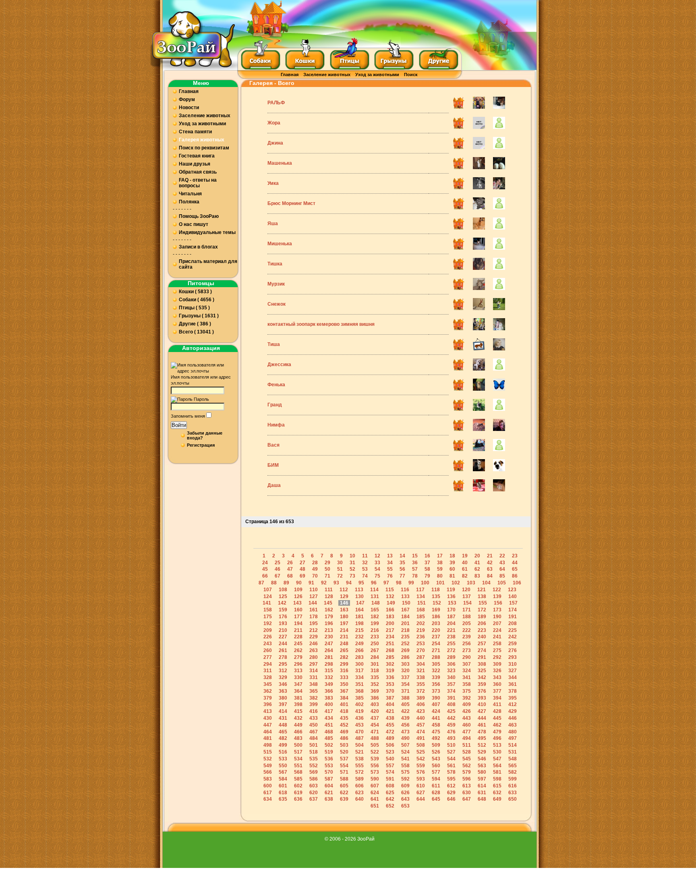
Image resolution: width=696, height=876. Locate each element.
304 (420, 664)
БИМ (273, 465)
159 (283, 610)
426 (466, 711)
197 (344, 623)
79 (427, 576)
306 (451, 664)
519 (329, 752)
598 (497, 779)
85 (502, 576)
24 (265, 562)
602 (298, 786)
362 (267, 691)
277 (267, 657)
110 (313, 589)
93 (336, 583)
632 (497, 792)
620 (313, 792)
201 (405, 623)
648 (482, 799)
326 (497, 670)
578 (451, 772)
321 (420, 670)
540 (390, 759)
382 (313, 698)
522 (375, 752)
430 (267, 718)
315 (329, 670)
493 (451, 738)
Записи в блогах (198, 247)
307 (466, 664)
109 (298, 589)
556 (375, 765)
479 (497, 732)
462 (497, 725)
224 (497, 630)
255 (451, 643)
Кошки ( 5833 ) (195, 291)
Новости (189, 107)
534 (298, 759)
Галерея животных (201, 140)
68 (290, 576)
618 (283, 792)
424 (436, 711)
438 (390, 718)
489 (390, 738)
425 (451, 711)
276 (512, 650)
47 (290, 569)
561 (451, 765)
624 (375, 792)
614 (482, 786)
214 (344, 630)
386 (375, 698)
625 (390, 792)
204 (451, 623)
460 (466, 725)
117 (420, 589)
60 (452, 569)
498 (267, 745)
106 (517, 583)
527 (451, 752)
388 (405, 698)
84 (490, 576)
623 (359, 792)
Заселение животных (326, 74)
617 (267, 792)
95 (361, 583)
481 (267, 738)
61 (465, 569)
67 (277, 576)
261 (283, 650)
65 (515, 569)
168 (420, 610)
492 (436, 738)
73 (352, 576)
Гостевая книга (197, 156)
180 (344, 616)
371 (405, 691)
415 (298, 711)
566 (267, 772)
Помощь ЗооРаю (199, 216)
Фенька (276, 384)
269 (405, 650)
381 (298, 698)
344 (512, 677)
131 (375, 596)
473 (405, 732)
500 (298, 745)
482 (283, 738)
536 (329, 759)
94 (349, 583)
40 (465, 562)
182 (375, 616)
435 (344, 718)
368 (359, 691)
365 (313, 691)
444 (482, 718)
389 (420, 698)
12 (377, 556)
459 (451, 725)
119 (451, 589)
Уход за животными (377, 74)
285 (390, 657)
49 (315, 569)
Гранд (274, 405)
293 (512, 657)
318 (375, 670)
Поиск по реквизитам (204, 148)
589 (359, 779)
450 (313, 725)
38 (440, 562)
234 (390, 637)
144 (313, 603)
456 (405, 725)
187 (451, 616)
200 (390, 623)
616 (512, 786)
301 (375, 664)
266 (359, 650)
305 (436, 664)
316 (344, 670)
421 (390, 711)
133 (405, 596)
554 (344, 765)
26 (290, 562)
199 (375, 623)
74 (365, 576)
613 (466, 786)
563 (482, 765)
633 (512, 792)
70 (315, 576)
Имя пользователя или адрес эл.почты (201, 380)
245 (298, 643)
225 (512, 630)
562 (466, 765)
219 (420, 630)
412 (512, 704)
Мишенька (279, 243)
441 (436, 718)
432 (298, 718)
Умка (273, 183)
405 (405, 704)
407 (436, 704)
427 (482, 711)
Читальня (190, 194)
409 (466, 704)
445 (497, 718)
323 (451, 670)
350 (344, 684)
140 (512, 596)
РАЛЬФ (276, 103)
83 (477, 576)
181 (359, 616)
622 (344, 792)
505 (375, 745)
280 (313, 657)
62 (477, 569)
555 (359, 765)
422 (405, 711)
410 (482, 704)
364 (298, 691)
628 (436, 792)
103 (471, 583)
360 (497, 684)
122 (497, 589)
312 (283, 670)
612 (451, 786)
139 (497, 596)
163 (344, 610)
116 (405, 589)
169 (436, 610)
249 (359, 643)
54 (377, 569)
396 (267, 704)
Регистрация (201, 445)
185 (420, 616)
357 (451, 684)
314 (313, 670)
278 (283, 657)
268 (390, 650)
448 (283, 725)
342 (482, 677)
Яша (272, 223)
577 (436, 772)
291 (482, 657)
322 (436, 670)
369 (375, 691)
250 (375, 643)
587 (329, 779)
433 (313, 718)
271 (436, 650)
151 (421, 603)
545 (466, 759)
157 (513, 603)
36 (415, 562)
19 (465, 556)
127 (313, 596)
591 (390, 779)
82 (465, 576)
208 (512, 623)
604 (329, 786)
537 (344, 759)
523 (390, 752)
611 (436, 786)
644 (420, 799)
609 (405, 786)
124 (267, 596)
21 (490, 556)
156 (498, 603)
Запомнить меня (188, 416)
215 (359, 630)
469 (344, 732)
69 (302, 576)
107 (267, 589)
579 (466, 772)
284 (375, 657)
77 (402, 576)
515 (267, 752)
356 (436, 684)
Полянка (189, 202)
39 (452, 562)
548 (512, 759)
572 (359, 772)
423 (420, 711)
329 (283, 677)
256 (466, 643)
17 (440, 556)
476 (451, 732)
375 (466, 691)
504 (359, 745)
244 (283, 643)
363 (283, 691)
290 (466, 657)
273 (466, 650)
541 (405, 759)
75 (377, 576)
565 (512, 765)
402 (359, 704)
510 (451, 745)
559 (420, 765)
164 (359, 610)
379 (267, 698)
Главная (289, 74)
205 (466, 623)
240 (482, 637)
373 (436, 691)
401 (344, 704)
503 (344, 745)
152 (437, 603)
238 (451, 637)
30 (340, 562)
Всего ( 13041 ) (196, 332)
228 (298, 637)
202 (420, 623)
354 (405, 684)
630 (466, 792)
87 (261, 583)
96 (374, 583)
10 (352, 556)
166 (390, 610)
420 (375, 711)
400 (329, 704)
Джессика (279, 364)
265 (344, 650)
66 (265, 576)
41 (477, 562)
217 (390, 630)
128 (329, 596)
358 (466, 684)
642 (390, 799)
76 (390, 576)
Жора (273, 123)
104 (486, 583)
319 (390, 670)
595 (451, 779)
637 (313, 799)
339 (436, 677)
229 (313, 637)
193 (283, 623)
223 (482, 630)
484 (313, 738)
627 (420, 792)
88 (274, 583)
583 (267, 779)
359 (482, 684)
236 (420, 637)
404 (390, 704)
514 (512, 745)
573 (375, 772)
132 (390, 596)
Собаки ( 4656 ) (196, 299)
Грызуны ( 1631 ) (199, 316)
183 (390, 616)
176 (283, 616)
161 (313, 610)
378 (512, 691)
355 (420, 684)
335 (375, 677)
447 (267, 725)
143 (297, 603)
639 (344, 799)
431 (283, 718)
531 (512, 752)
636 (298, 799)
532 (267, 759)
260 (267, 650)
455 (390, 725)
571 (344, 772)
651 (375, 806)
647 (466, 799)
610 (420, 786)
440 (420, 718)
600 (267, 786)
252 (405, 643)
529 (482, 752)
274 (482, 650)
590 (375, 779)
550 (283, 765)
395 (512, 698)
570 (329, 772)
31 (352, 562)
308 (482, 664)
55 (390, 569)
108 (283, 589)
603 (313, 786)
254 (436, 643)
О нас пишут (193, 224)
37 (427, 562)
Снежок (276, 304)
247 (329, 643)
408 (451, 704)
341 (466, 677)
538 (359, 759)
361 (512, 684)
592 (405, 779)
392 (466, 698)
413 (267, 711)
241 (497, 637)
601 (283, 786)
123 (512, 589)
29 (327, 562)
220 (436, 630)
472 (390, 732)
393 (482, 698)
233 (375, 637)
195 (313, 623)
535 (313, 759)
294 (267, 664)
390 (436, 698)
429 (512, 711)
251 (390, 643)
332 (329, 677)
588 (344, 779)
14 (402, 556)
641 (375, 799)
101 (440, 583)
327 (512, 670)
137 (466, 596)
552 (313, 765)
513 (497, 745)
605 (344, 786)
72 (340, 576)
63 (490, 569)
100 (425, 583)
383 (329, 698)
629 (451, 792)
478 (482, 732)
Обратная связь (198, 172)
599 (512, 779)
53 (365, 569)
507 (405, 745)
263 (313, 650)
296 (298, 664)
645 (436, 799)
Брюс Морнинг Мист (291, 203)
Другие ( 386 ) (195, 324)
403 (375, 704)
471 (375, 732)
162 (329, 610)
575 (405, 772)
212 (313, 630)
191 (512, 616)
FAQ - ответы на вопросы (198, 182)
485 (329, 738)
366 (329, 691)
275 (497, 650)
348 (313, 684)
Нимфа (276, 425)
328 (267, 677)
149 (391, 603)
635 (283, 799)
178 (313, 616)
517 (298, 752)
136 (451, 596)
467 (313, 732)
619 (298, 792)
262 (298, 650)
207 (497, 623)
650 (512, 799)
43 (502, 562)
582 (512, 772)
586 (313, 779)
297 (313, 664)
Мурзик (276, 284)
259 (512, 643)
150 (406, 603)
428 (497, 711)
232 (359, 637)
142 (282, 603)
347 (298, 684)
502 (329, 745)
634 (267, 799)
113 (359, 589)
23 (515, 556)
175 (267, 616)
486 (344, 738)
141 (267, 603)
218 (405, 630)
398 (298, 704)
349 (329, 684)
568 (298, 772)
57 (415, 569)
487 (359, 738)
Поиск (411, 74)
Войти (179, 425)
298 (329, 664)
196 (329, 623)
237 (436, 637)
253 (420, 643)
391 (451, 698)
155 (482, 603)
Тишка (274, 264)
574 (390, 772)
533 (283, 759)
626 (405, 792)
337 (405, 677)
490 (405, 738)
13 (390, 556)
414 (283, 711)
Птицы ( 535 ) (194, 308)
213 (329, 630)
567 (283, 772)
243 (267, 643)
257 (482, 643)
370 (390, 691)
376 (482, 691)
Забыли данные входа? (204, 435)
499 (283, 745)
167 (405, 610)
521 (359, 752)
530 (497, 752)
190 (497, 616)
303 (405, 664)
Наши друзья (194, 164)
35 (402, 562)
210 (283, 630)
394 (497, 698)
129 (344, 596)
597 (482, 779)
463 (512, 725)
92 (324, 583)
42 (490, 562)
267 (375, 650)
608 (390, 786)
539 (375, 759)
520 (344, 752)
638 (329, 799)
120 (466, 589)
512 (482, 745)
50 (327, 569)
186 (436, 616)
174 (512, 610)
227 (283, 637)
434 (329, 718)
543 (436, 759)
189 (482, 616)
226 (267, 637)
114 (374, 589)
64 (502, 569)
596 (466, 779)
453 (359, 725)
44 (515, 562)
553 (329, 765)
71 (327, 576)
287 (420, 657)
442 (451, 718)
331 (313, 677)
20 (477, 556)
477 (466, 732)
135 (436, 596)
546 (482, 759)
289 (451, 657)
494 (466, 738)
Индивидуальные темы (207, 232)
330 (298, 677)
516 (283, 752)
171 (466, 610)
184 (405, 616)
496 (497, 738)
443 (466, 718)
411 (497, 704)
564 (497, 765)
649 (497, 799)
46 (277, 569)
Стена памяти (195, 132)
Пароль (201, 399)
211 (298, 630)
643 (405, 799)
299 (344, 664)
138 (482, 596)
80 (440, 576)
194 (298, 623)
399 (313, 704)
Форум (187, 99)
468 (329, 732)
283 (359, 657)
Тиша (273, 344)
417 (329, 711)
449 (298, 725)
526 (436, 752)
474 (420, 732)
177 (298, 616)
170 (451, 610)
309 (497, 664)
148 (375, 603)
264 (329, 650)
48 (302, 569)
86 (515, 576)
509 (436, 745)
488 (375, 738)
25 (277, 562)
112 (344, 589)
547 (497, 759)
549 (267, 765)
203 (436, 623)
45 (265, 569)
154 (467, 603)
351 (359, 684)
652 (390, 806)
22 (502, 556)
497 (512, 738)
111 (329, 589)
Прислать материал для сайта (208, 264)
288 (436, 657)
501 (313, 745)
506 (390, 745)
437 (375, 718)
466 (298, 732)
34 (390, 562)
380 (283, 698)
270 (420, 650)
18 (452, 556)
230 (329, 637)
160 (298, 610)
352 (375, 684)
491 (420, 738)
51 (340, 569)
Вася (273, 445)
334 (359, 677)
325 (482, 670)
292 (497, 657)
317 (359, 670)
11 (365, 556)
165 (375, 610)
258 (497, 643)
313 (298, 670)
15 (415, 556)
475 (436, 732)
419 (359, 711)
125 (283, 596)
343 (497, 677)
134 (420, 596)
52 (352, 569)
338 (420, 677)
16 (427, 556)
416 (313, 711)
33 (377, 562)
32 (365, 562)
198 (359, 623)
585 (298, 779)
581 (497, 772)
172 (482, 610)
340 (451, 677)
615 (497, 786)
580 (482, 772)
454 (375, 725)
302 (390, 664)
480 (512, 732)
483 (298, 738)
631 (482, 792)
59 (440, 569)
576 (420, 772)
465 (283, 732)
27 (302, 562)
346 (283, 684)
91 (311, 583)
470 (359, 732)
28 (315, 562)
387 (390, 698)
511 (466, 745)
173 (497, 610)
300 (359, 664)
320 (405, 670)
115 (389, 589)
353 (390, 684)
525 (420, 752)
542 (420, 759)
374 (451, 691)
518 (313, 752)
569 (313, 772)
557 (390, 765)
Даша (274, 485)
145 (328, 603)
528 (466, 752)
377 (497, 691)
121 (481, 589)
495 (482, 738)
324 (466, 670)
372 (420, 691)
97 (386, 583)
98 (399, 583)
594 (436, 779)
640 (359, 799)
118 (435, 589)
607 (375, 786)
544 (451, 759)
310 (512, 664)
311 (267, 670)
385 (359, 698)
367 (344, 691)
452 (344, 725)
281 (329, 657)
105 (501, 583)
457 (420, 725)
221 (451, 630)
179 (329, 616)
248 (344, 643)
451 (329, 725)
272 (451, 650)
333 (344, 677)
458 (436, 725)
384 (344, 698)
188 (466, 616)
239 (466, 637)
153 (452, 603)
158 (267, 610)
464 (267, 732)
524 (405, 752)
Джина (275, 143)
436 (359, 718)
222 (466, 630)
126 (298, 596)
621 (329, 792)
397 (283, 704)
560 (436, 765)
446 (512, 718)
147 (360, 603)
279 (298, 657)
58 (427, 569)
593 (420, 779)
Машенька (279, 163)
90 (299, 583)
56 (402, 569)
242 (512, 637)
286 (405, 657)
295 (283, 664)
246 (313, 643)
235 (405, 637)
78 (415, 576)
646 (451, 799)
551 (298, 765)
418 (344, 711)
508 (420, 745)
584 (283, 779)
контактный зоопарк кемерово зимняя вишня (321, 324)
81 (452, 576)
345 (267, 684)
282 (344, 657)
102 (456, 583)
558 (405, 765)
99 (411, 583)
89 (286, 583)
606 (359, 786)
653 (405, 806)
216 (375, 630)
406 (420, 704)
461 (482, 725)
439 (405, 718)
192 (267, 623)
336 (390, 677)
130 (359, 596)
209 (267, 630)
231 (344, 637)
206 (482, 623)
